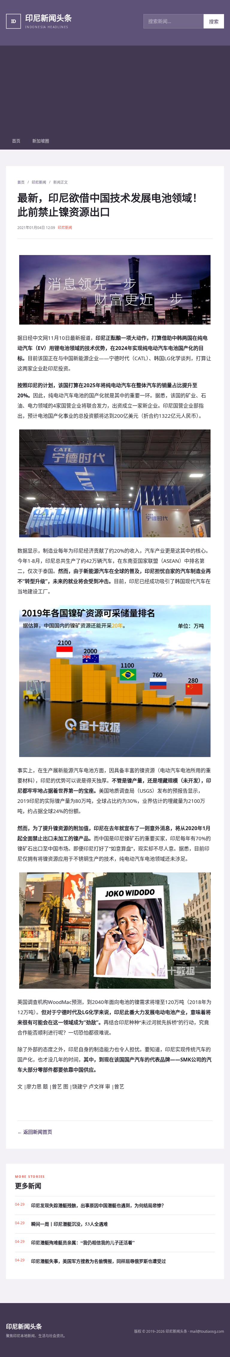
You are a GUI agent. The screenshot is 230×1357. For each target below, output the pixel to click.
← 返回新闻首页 (34, 1132)
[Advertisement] (115, 87)
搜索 (214, 21)
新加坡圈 (40, 141)
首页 (16, 141)
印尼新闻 (39, 182)
